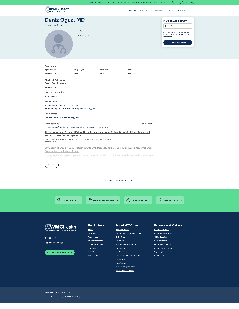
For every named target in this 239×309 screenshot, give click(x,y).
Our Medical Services (95, 244)
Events (90, 230)
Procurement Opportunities (125, 267)
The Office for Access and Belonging (128, 252)
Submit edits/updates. (126, 180)
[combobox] (177, 26)
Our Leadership (121, 259)
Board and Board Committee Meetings (129, 233)
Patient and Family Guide (163, 233)
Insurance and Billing (161, 241)
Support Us (92, 256)
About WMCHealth (122, 230)
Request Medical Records (163, 244)
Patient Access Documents (163, 248)
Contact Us (120, 241)
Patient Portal (92, 252)
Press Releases (121, 263)
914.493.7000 (50, 238)
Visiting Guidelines (160, 237)
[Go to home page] (60, 228)
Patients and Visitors (177, 11)
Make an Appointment (95, 241)
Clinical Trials (120, 237)
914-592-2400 (186, 32)
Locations (158, 11)
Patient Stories (159, 256)
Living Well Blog (121, 248)
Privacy (47, 297)
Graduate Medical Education (126, 244)
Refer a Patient (93, 248)
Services (143, 11)
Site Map (77, 297)
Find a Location (93, 237)
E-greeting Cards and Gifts (163, 252)
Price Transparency (57, 297)
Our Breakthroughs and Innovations (128, 256)
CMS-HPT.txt (69, 297)
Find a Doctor (130, 11)
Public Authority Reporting (125, 271)
